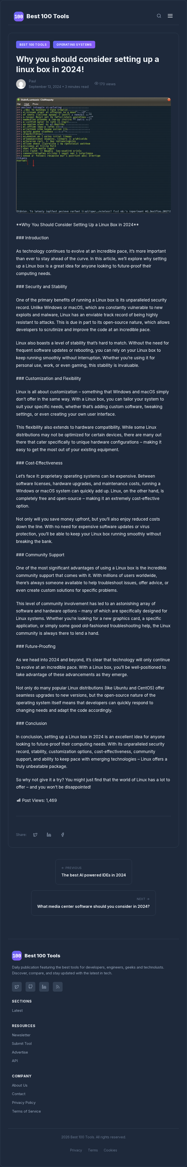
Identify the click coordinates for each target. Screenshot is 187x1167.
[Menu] (170, 16)
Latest (17, 1010)
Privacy (76, 1150)
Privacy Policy (24, 1102)
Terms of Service (26, 1111)
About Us (20, 1085)
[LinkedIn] (44, 987)
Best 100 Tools (33, 44)
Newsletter (21, 1035)
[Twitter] (17, 987)
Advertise (20, 1052)
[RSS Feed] (58, 987)
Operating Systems (74, 44)
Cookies (110, 1150)
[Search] (159, 16)
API (15, 1060)
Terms (93, 1150)
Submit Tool (22, 1043)
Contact (18, 1093)
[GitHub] (30, 987)
